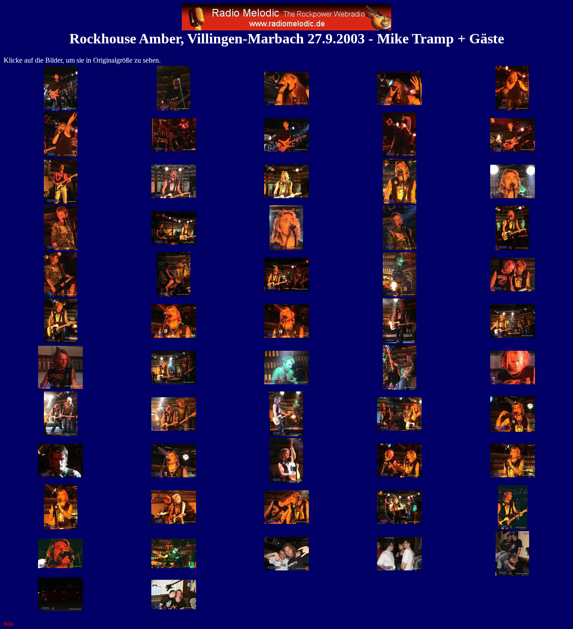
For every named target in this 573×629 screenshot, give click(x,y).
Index (8, 622)
